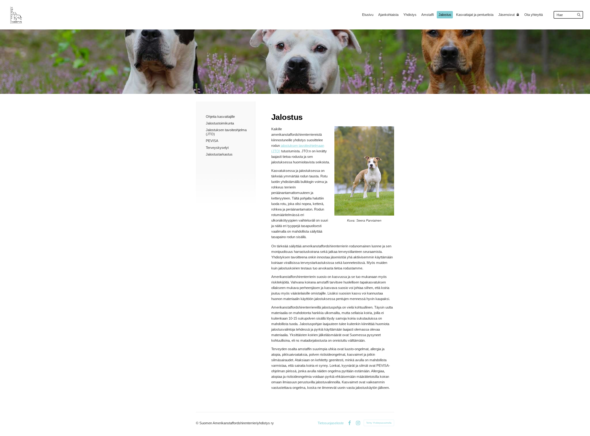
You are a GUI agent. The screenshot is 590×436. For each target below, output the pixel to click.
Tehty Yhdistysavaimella (379, 423)
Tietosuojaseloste (331, 423)
